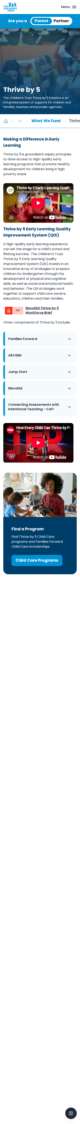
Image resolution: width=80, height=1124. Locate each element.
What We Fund (46, 121)
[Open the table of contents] (71, 1113)
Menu (65, 7)
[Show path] (19, 121)
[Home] (5, 121)
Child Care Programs (37, 560)
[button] (40, 339)
